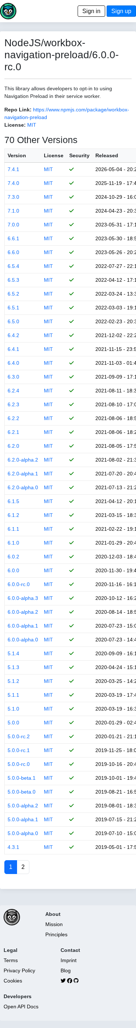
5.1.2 (13, 681)
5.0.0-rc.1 (19, 750)
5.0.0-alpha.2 (23, 805)
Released (106, 155)
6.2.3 (13, 404)
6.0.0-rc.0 (19, 584)
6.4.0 (13, 363)
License (53, 155)
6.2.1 (13, 432)
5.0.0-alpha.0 (23, 833)
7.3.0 (13, 197)
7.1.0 (13, 211)
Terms (11, 960)
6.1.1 (13, 529)
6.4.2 (13, 335)
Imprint (69, 960)
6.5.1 (13, 308)
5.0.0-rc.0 (19, 764)
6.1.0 (13, 543)
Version (17, 155)
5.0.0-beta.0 (22, 792)
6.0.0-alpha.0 (23, 639)
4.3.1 (13, 847)
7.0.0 (13, 225)
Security (79, 155)
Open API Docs (21, 1006)
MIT (31, 125)
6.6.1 (13, 238)
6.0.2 (13, 557)
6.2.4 (13, 391)
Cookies (13, 981)
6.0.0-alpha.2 (23, 612)
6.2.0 (13, 446)
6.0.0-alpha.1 (23, 626)
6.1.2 (13, 515)
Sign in (91, 11)
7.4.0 (13, 183)
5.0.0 (13, 722)
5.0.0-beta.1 (22, 778)
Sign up (121, 11)
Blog (66, 970)
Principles (56, 934)
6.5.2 (13, 294)
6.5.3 (13, 280)
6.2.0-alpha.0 (23, 487)
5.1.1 (13, 695)
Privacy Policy (19, 970)
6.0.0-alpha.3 (23, 598)
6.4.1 (13, 349)
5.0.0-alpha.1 (23, 819)
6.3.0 (13, 377)
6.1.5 (13, 501)
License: (15, 125)
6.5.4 (13, 266)
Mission (54, 924)
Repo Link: (18, 109)
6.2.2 (13, 418)
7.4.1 (13, 169)
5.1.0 (13, 709)
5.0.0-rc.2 (19, 736)
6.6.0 (13, 252)
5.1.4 (13, 653)
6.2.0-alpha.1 (23, 474)
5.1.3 (13, 667)
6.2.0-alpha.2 (23, 460)
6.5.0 (13, 321)
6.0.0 (13, 570)
